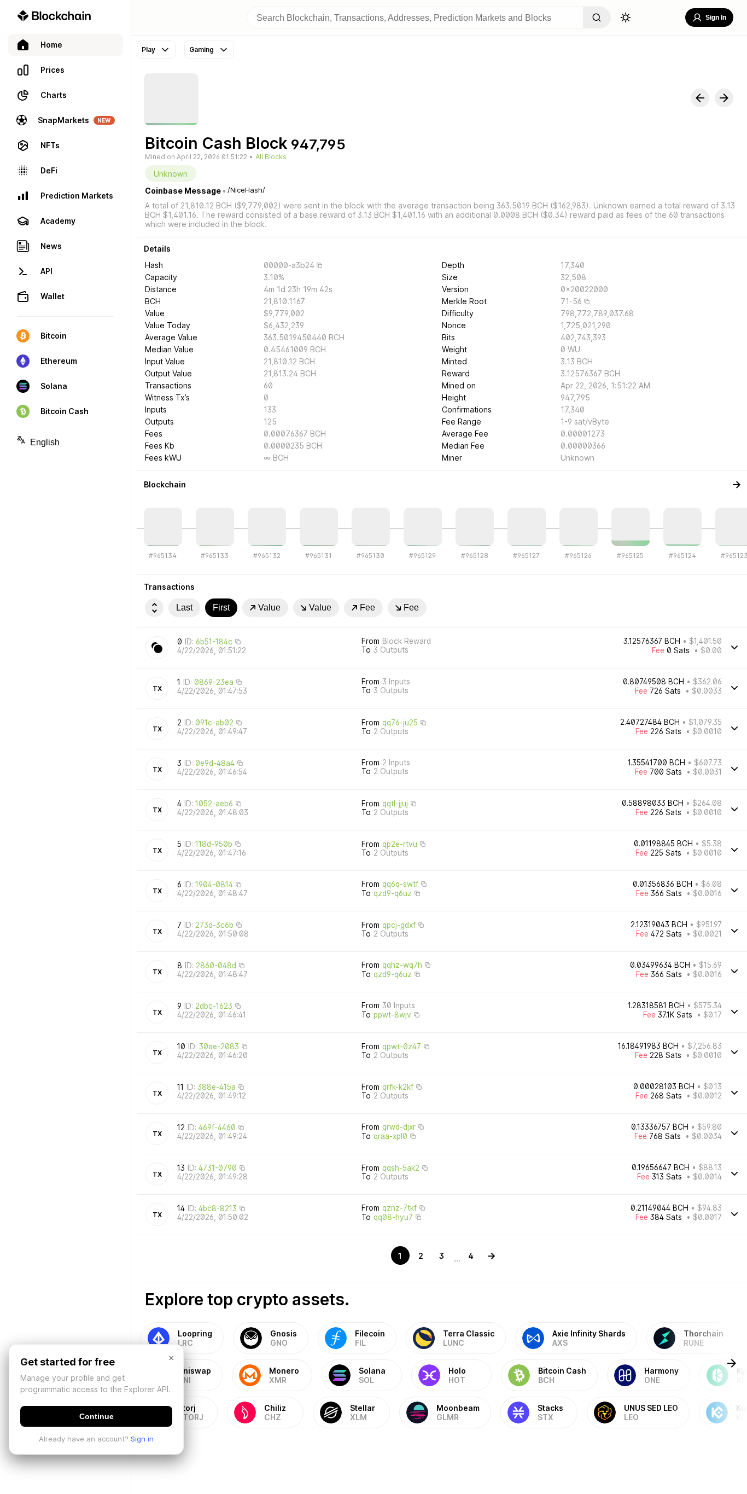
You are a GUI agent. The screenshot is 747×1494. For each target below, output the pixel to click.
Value (269, 607)
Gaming (201, 49)
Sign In (715, 17)
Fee (367, 607)
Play (148, 49)
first (221, 607)
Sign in (142, 1438)
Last (184, 607)
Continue (96, 1416)
